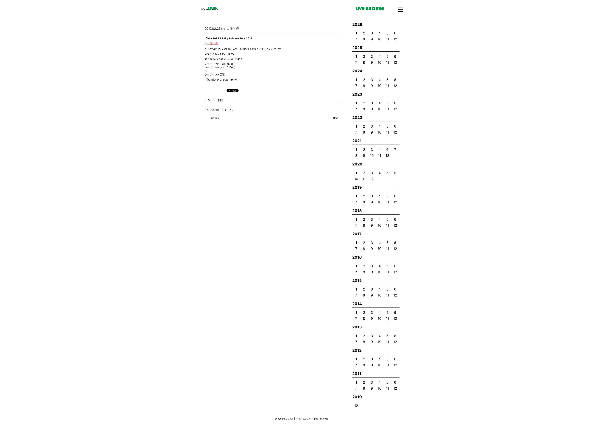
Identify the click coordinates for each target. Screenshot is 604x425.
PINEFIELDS (302, 418)
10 (379, 39)
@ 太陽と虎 (211, 43)
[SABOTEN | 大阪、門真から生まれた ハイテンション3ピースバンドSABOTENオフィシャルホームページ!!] (210, 9)
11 (387, 39)
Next (335, 118)
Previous (214, 118)
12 (395, 39)
